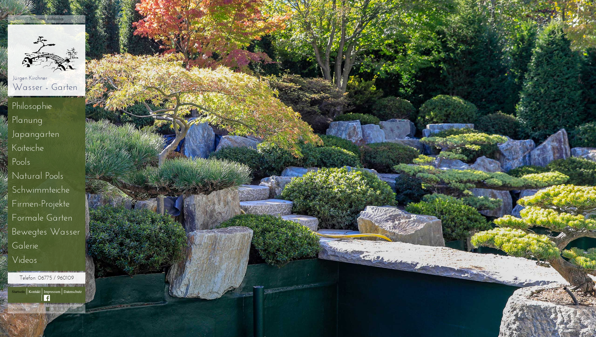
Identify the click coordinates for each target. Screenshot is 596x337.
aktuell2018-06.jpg (71, 309)
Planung (27, 120)
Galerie (25, 246)
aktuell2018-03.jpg (57, 309)
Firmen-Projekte (41, 204)
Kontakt (34, 291)
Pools (21, 162)
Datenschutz (73, 291)
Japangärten (35, 134)
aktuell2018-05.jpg (66, 309)
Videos (24, 260)
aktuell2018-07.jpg (76, 309)
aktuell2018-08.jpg (80, 309)
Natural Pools (38, 176)
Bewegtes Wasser (46, 232)
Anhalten (19, 309)
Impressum (52, 291)
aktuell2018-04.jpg (62, 309)
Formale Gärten (42, 218)
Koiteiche (28, 148)
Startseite (18, 291)
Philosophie (32, 106)
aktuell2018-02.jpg (52, 309)
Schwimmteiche (41, 190)
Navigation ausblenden (46, 19)
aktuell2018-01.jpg (48, 309)
